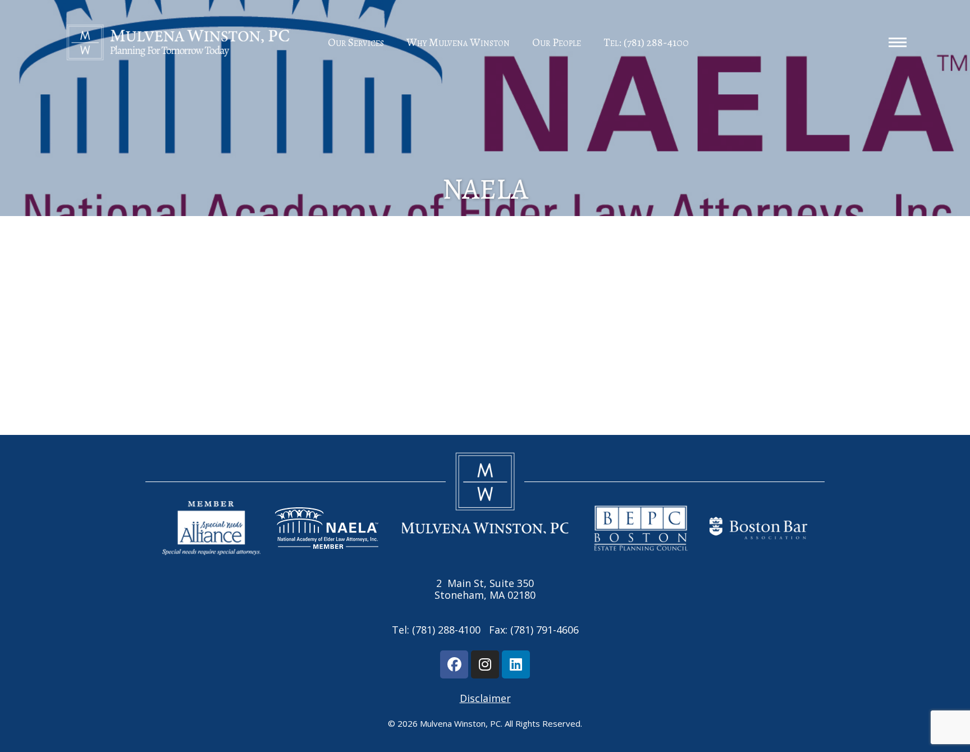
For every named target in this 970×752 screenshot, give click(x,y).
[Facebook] (454, 664)
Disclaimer (485, 698)
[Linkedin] (516, 664)
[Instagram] (485, 664)
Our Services (356, 42)
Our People (556, 42)
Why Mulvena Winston (458, 42)
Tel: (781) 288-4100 (646, 42)
